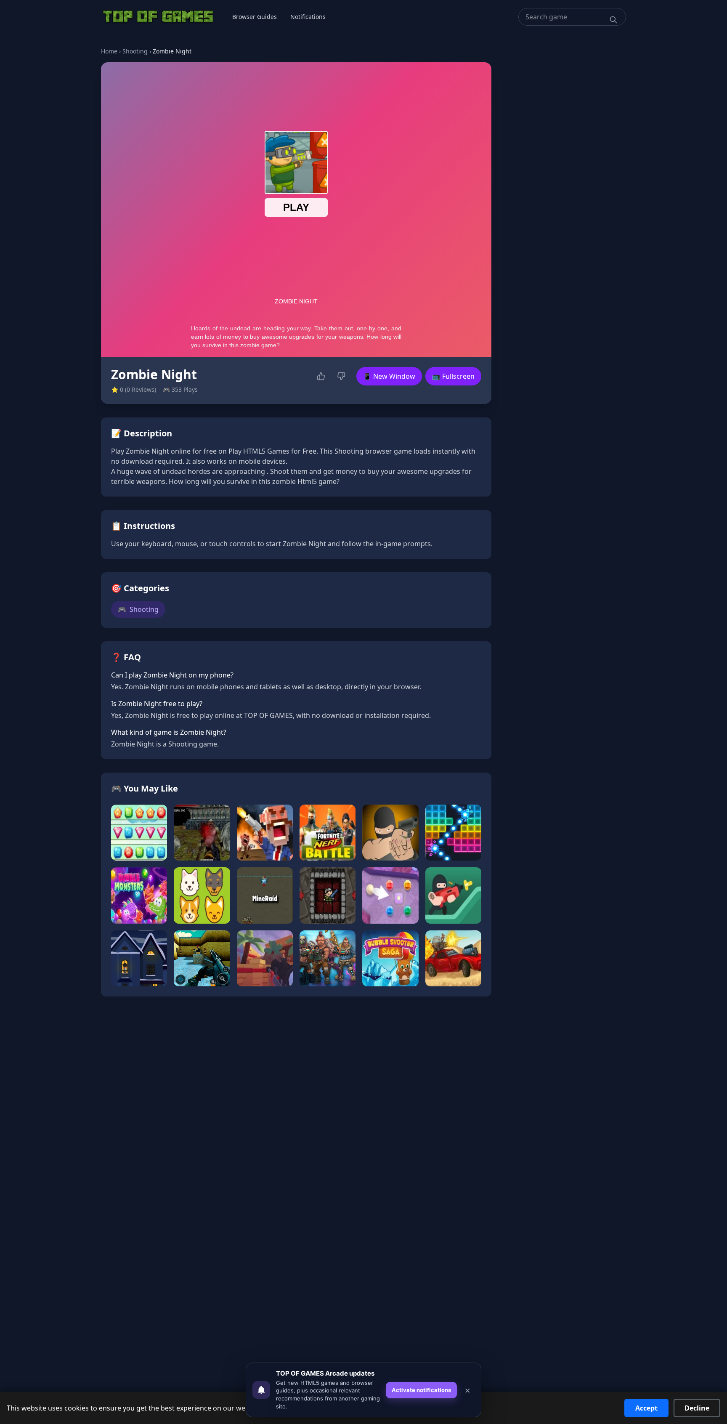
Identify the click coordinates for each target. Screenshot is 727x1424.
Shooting (135, 51)
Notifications (308, 17)
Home (109, 51)
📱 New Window (389, 376)
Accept (646, 1408)
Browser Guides (254, 17)
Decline (697, 1408)
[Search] (613, 19)
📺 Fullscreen (453, 376)
